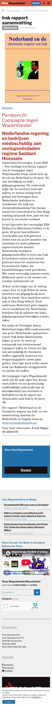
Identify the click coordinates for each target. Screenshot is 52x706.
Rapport (7, 107)
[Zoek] (44, 3)
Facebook (8, 665)
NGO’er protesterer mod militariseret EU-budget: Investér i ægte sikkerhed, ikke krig (24, 514)
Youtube (8, 671)
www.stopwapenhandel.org (19, 422)
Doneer (36, 3)
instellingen (36, 697)
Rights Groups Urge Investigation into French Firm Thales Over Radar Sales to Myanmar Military (26, 527)
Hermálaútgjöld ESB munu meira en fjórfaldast (26, 505)
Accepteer (8, 702)
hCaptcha (10, 599)
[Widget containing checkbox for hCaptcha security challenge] (21, 606)
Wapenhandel (10, 28)
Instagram (9, 668)
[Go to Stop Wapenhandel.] (3, 10)
